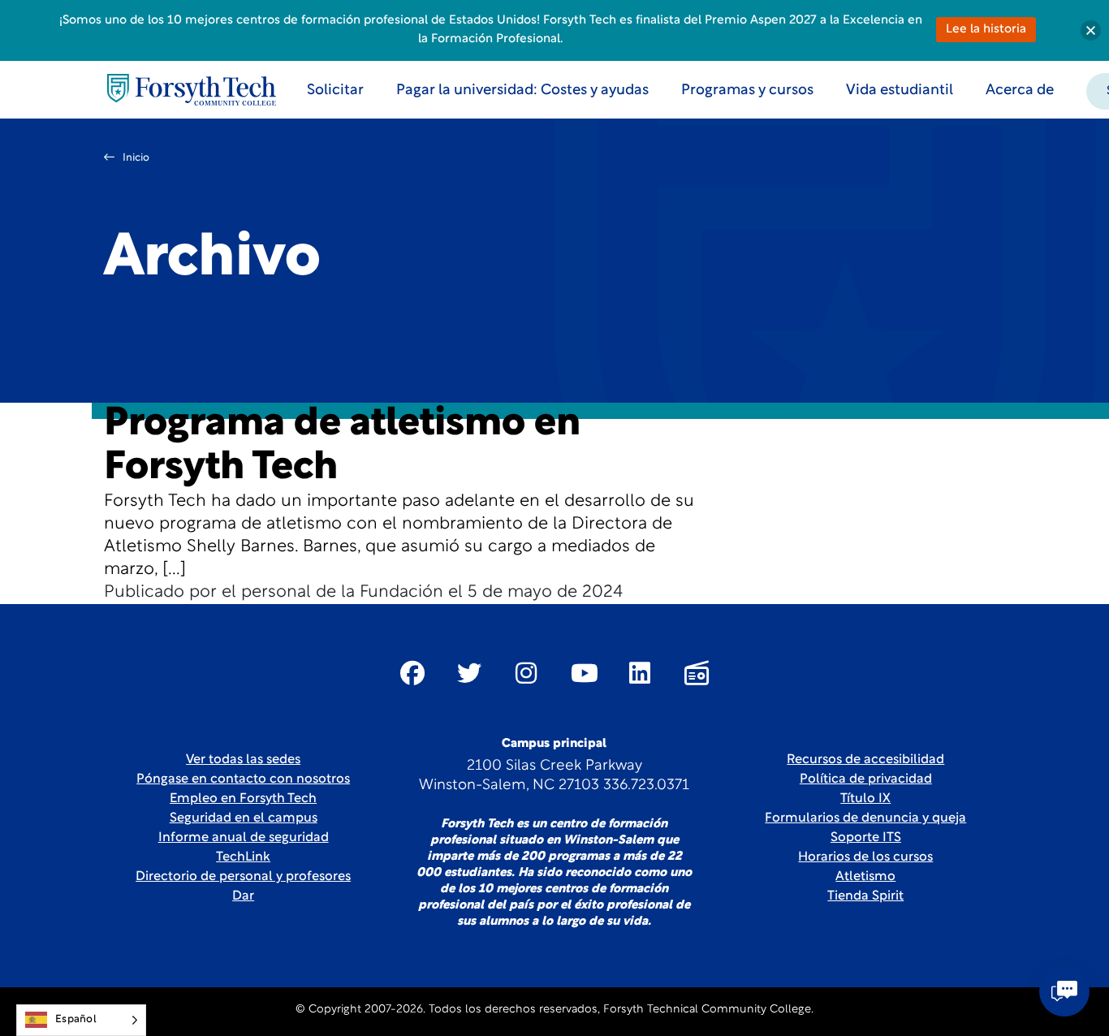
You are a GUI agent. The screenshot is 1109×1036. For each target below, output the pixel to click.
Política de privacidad (866, 779)
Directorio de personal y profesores (243, 876)
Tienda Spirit (865, 896)
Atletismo (865, 876)
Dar (243, 896)
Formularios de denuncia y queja (865, 818)
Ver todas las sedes (243, 759)
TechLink (243, 857)
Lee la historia (986, 30)
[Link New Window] (412, 673)
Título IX (865, 798)
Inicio (136, 158)
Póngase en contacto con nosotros (243, 779)
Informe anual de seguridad (243, 837)
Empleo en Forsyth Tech (243, 798)
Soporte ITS (866, 837)
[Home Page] (191, 90)
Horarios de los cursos (865, 857)
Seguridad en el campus (243, 818)
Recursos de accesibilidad (865, 759)
